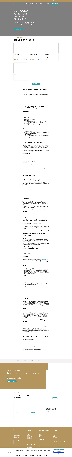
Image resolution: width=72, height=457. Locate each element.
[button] (57, 1)
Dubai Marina (28, 435)
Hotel (40, 433)
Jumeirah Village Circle (29, 438)
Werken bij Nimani (55, 437)
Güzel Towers (16, 54)
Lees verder (17, 412)
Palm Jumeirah (28, 439)
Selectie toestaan (59, 451)
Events (54, 435)
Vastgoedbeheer (41, 445)
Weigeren (59, 453)
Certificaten (54, 433)
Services (54, 436)
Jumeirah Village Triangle (30, 437)
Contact (54, 434)
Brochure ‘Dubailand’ (29, 447)
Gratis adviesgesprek (54, 3)
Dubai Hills (28, 434)
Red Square (47, 54)
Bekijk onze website (58, 449)
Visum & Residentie (41, 446)
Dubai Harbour (28, 433)
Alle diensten (40, 441)
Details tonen (45, 455)
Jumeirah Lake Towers (29, 436)
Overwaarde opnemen (42, 444)
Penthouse (40, 434)
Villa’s (40, 436)
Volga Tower (16, 74)
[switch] (27, 455)
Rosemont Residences (34, 54)
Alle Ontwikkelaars (55, 443)
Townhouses (40, 435)
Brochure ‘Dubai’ (29, 446)
